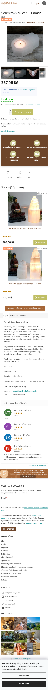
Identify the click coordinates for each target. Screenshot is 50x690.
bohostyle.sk (10, 604)
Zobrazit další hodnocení (37, 465)
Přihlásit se (8, 529)
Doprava (4, 547)
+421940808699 (11, 596)
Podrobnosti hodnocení (35, 22)
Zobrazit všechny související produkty (25, 308)
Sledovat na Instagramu (22, 659)
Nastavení (24, 675)
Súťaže (4, 580)
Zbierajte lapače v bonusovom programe (17, 567)
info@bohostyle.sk (12, 592)
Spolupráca (5, 560)
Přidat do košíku (24, 112)
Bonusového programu (26, 90)
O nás (3, 544)
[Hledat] (30, 3)
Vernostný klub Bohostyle (11, 563)
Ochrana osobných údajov (11, 573)
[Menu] (44, 3)
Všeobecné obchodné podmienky (14, 570)
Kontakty (4, 551)
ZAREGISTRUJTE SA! (34, 523)
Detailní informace (8, 131)
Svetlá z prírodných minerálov (25, 391)
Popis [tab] (5, 315)
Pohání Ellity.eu (7, 93)
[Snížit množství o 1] (10, 113)
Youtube (8, 608)
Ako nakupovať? (7, 557)
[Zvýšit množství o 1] (10, 110)
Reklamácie (5, 554)
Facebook (9, 600)
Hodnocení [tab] (14, 315)
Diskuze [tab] (23, 315)
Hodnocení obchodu (9, 577)
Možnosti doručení (33, 105)
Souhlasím (24, 683)
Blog (3, 541)
